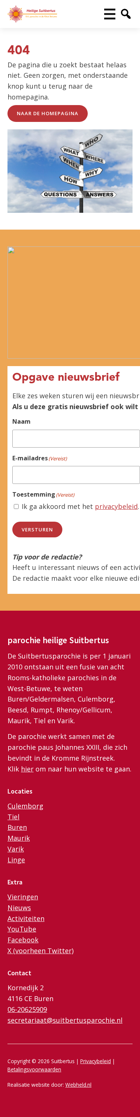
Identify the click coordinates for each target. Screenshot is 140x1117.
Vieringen (22, 896)
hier (27, 768)
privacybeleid (116, 506)
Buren (17, 827)
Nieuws (19, 907)
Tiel (13, 816)
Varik (15, 848)
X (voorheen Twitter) (40, 950)
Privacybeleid (95, 1061)
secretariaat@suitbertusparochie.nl (64, 1020)
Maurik (18, 838)
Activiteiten (25, 918)
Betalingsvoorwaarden (34, 1069)
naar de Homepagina (47, 113)
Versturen (37, 529)
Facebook (22, 939)
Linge (16, 859)
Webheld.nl (78, 1084)
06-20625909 (27, 1009)
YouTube (21, 928)
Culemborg (25, 805)
